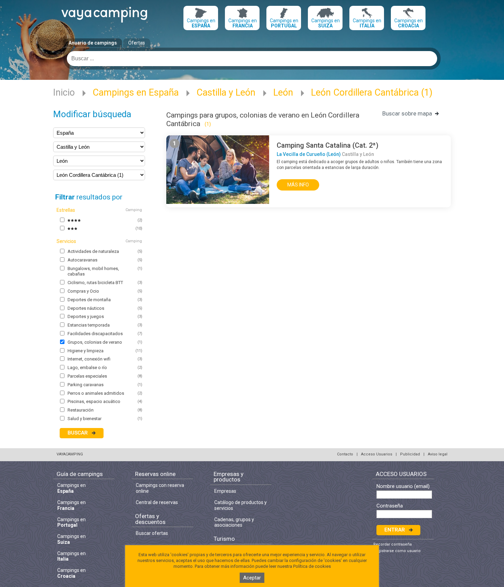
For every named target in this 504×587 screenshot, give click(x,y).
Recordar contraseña (392, 544)
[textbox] (252, 58)
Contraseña (389, 506)
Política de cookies (312, 566)
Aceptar (252, 578)
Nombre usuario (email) (403, 486)
